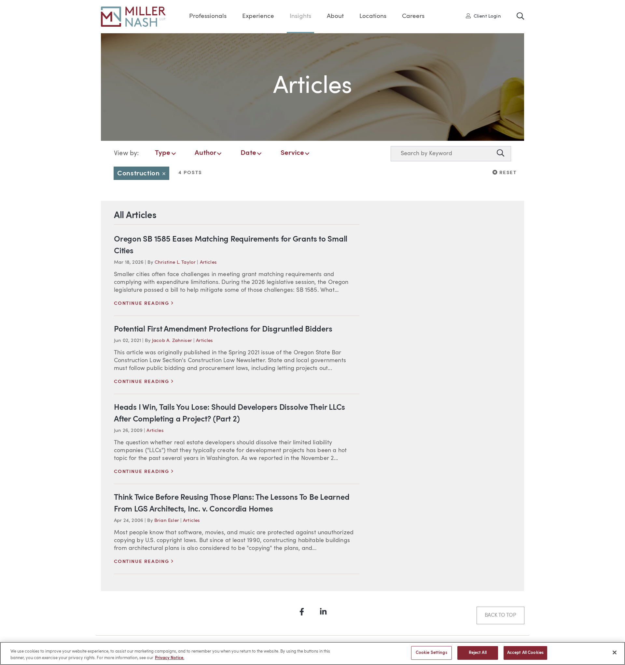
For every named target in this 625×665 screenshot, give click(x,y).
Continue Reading (144, 303)
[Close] (614, 652)
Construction (143, 173)
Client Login (485, 16)
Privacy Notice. (169, 658)
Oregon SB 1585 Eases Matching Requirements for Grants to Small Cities (230, 245)
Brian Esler (166, 520)
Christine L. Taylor (175, 262)
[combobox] (442, 153)
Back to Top (500, 615)
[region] (312, 653)
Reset (507, 172)
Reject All (478, 653)
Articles (208, 262)
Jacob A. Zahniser (172, 340)
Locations (372, 16)
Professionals (208, 16)
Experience (258, 16)
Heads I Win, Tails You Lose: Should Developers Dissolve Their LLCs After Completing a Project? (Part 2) (229, 413)
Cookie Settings (431, 653)
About (335, 16)
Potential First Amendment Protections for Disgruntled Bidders (223, 329)
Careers (413, 16)
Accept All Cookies (525, 653)
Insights (300, 16)
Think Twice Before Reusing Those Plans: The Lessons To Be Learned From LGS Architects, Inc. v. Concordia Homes (231, 503)
